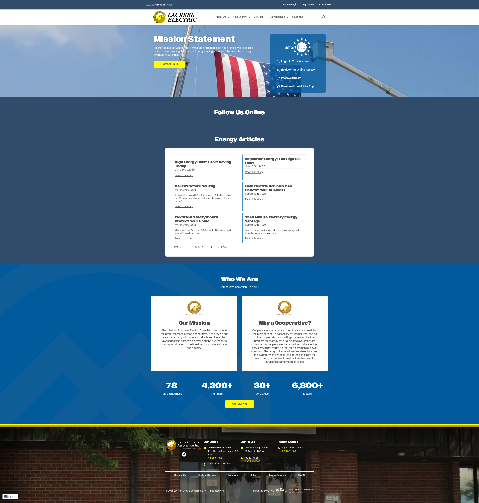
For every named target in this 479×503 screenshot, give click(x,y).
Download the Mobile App (295, 86)
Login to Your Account (293, 61)
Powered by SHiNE (263, 491)
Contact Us (325, 4)
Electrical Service (207, 475)
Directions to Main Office (219, 464)
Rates (253, 475)
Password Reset (289, 78)
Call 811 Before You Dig (195, 186)
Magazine (233, 475)
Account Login (289, 4)
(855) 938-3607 (252, 461)
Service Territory (277, 475)
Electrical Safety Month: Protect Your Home (197, 219)
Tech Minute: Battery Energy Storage (271, 219)
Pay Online (308, 4)
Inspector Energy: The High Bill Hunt (272, 161)
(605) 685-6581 (214, 458)
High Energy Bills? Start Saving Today (203, 164)
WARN (301, 475)
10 (212, 247)
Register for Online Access (296, 69)
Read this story (184, 175)
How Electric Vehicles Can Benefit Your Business (268, 188)
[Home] (175, 17)
